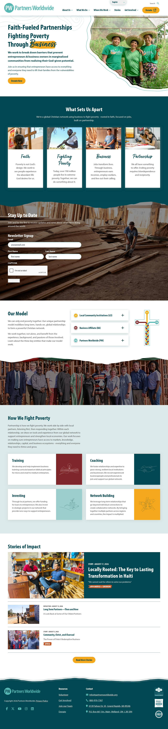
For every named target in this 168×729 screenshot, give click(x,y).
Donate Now (16, 80)
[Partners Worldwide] (29, 8)
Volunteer (63, 694)
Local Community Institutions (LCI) (96, 315)
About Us (66, 10)
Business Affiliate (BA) (90, 327)
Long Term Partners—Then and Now (60, 609)
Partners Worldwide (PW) (92, 340)
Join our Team (65, 705)
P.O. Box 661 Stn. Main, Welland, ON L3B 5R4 (110, 711)
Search (153, 3)
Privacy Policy (42, 700)
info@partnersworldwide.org (103, 694)
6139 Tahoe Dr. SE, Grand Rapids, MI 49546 (109, 705)
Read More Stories (84, 659)
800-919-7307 (96, 700)
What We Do (82, 10)
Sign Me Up (14, 280)
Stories (117, 10)
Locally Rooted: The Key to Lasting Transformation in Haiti (121, 572)
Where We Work (101, 10)
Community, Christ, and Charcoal (58, 634)
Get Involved (130, 10)
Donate (149, 10)
